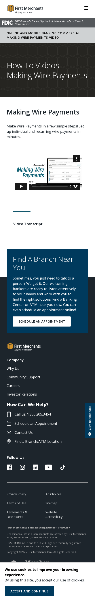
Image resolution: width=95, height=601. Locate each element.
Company (15, 359)
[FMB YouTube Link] (48, 468)
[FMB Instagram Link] (22, 468)
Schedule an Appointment (36, 423)
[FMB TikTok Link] (62, 468)
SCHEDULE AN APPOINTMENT (42, 321)
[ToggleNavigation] (86, 7)
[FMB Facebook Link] (9, 468)
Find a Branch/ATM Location (38, 441)
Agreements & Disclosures (17, 514)
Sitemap (51, 503)
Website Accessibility (54, 514)
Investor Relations (22, 394)
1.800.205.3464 (39, 414)
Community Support (23, 377)
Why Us (13, 368)
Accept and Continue (29, 591)
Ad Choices (53, 494)
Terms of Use (16, 503)
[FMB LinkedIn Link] (35, 468)
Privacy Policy (16, 494)
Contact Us (24, 432)
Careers (13, 385)
